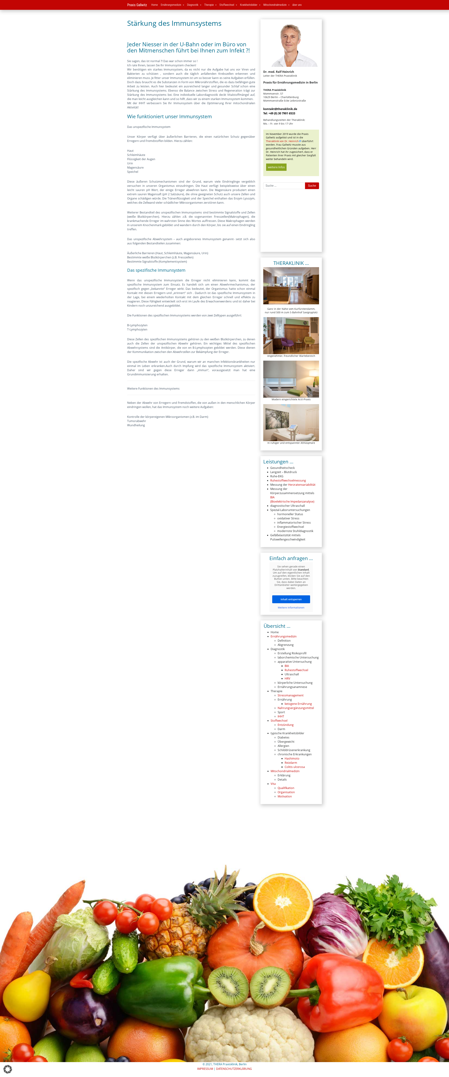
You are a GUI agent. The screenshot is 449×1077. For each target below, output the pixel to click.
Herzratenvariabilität (302, 485)
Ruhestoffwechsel (296, 670)
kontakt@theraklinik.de (280, 109)
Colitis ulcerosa (295, 767)
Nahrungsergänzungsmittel (296, 708)
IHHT (281, 716)
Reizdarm (291, 763)
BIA (287, 666)
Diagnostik (193, 4)
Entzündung (286, 725)
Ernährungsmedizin (171, 4)
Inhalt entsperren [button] (291, 599)
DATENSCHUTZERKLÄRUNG (234, 1069)
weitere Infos (276, 167)
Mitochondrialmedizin (275, 4)
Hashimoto (292, 758)
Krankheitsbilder (249, 4)
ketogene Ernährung (298, 704)
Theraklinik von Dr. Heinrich (282, 141)
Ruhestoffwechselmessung (288, 480)
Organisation (286, 792)
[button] (7, 1069)
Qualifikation (286, 788)
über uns (297, 4)
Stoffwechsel (227, 4)
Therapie (209, 4)
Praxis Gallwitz (137, 5)
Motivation (285, 796)
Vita (273, 784)
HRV (287, 678)
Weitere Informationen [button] (291, 607)
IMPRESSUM (205, 1069)
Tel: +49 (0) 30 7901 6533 (279, 113)
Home (154, 4)
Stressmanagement (291, 695)
